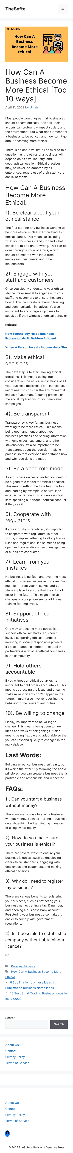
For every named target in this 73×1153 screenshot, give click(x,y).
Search (10, 1018)
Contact (10, 1051)
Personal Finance (23, 966)
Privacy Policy (15, 1057)
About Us (12, 1045)
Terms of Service (17, 1063)
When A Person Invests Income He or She (36, 347)
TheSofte (15, 9)
